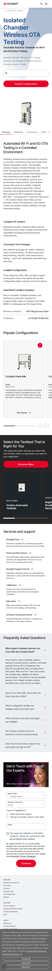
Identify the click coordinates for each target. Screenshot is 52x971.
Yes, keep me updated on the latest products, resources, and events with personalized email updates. (27, 836)
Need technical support (21, 814)
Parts (5, 914)
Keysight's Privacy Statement (24, 856)
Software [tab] (45, 132)
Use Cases (7, 885)
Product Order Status (10, 912)
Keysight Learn (8, 891)
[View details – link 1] (11, 4)
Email (10, 825)
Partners (6, 897)
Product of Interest (15, 802)
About (6, 920)
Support (7, 903)
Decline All (26, 963)
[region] (26, 479)
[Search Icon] (41, 3)
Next (46, 425)
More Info (26, 967)
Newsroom (7, 923)
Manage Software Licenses (12, 909)
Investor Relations (9, 926)
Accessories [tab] (32, 132)
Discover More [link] (26, 464)
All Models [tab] (18, 132)
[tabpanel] (26, 505)
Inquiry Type (13, 793)
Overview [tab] (6, 132)
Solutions (6, 888)
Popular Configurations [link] (26, 84)
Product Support (9, 906)
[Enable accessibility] (4, 966)
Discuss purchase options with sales (27, 817)
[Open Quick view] (40, 345)
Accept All (26, 959)
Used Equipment (9, 894)
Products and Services (11, 883)
